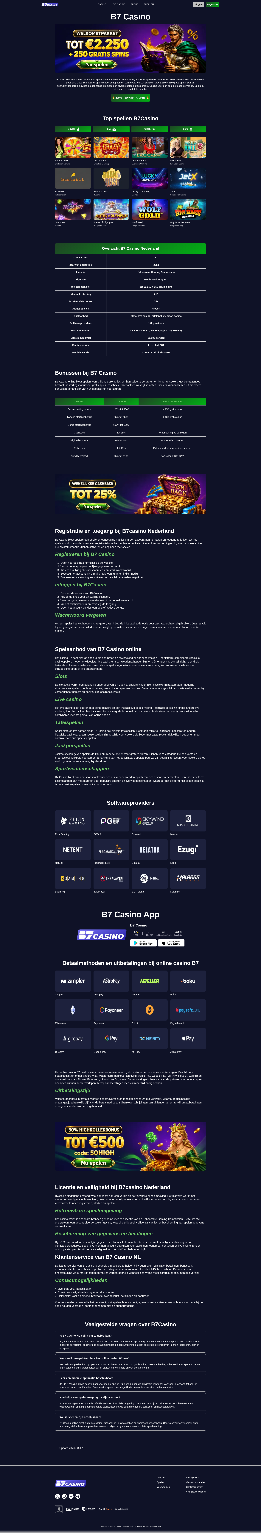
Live (109, 129)
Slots (185, 129)
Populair (71, 129)
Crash (147, 129)
